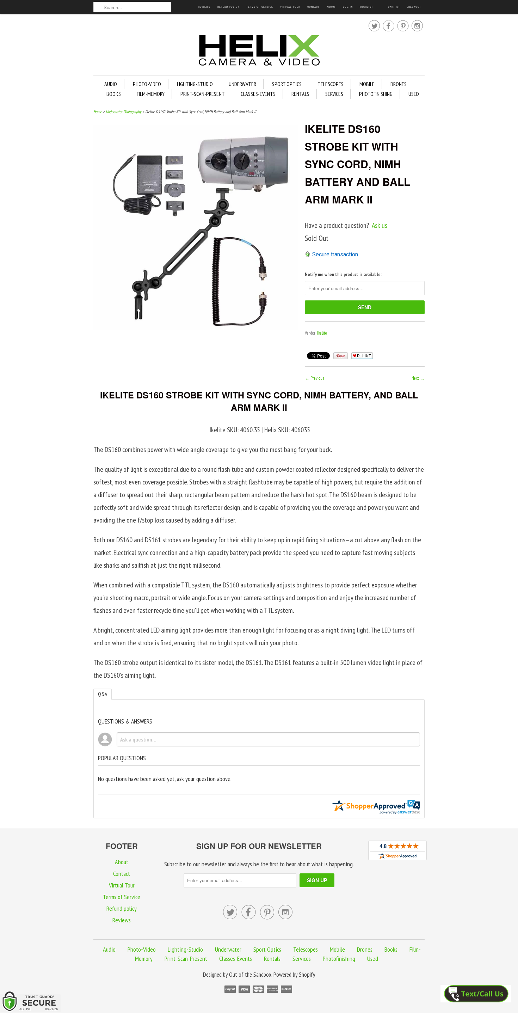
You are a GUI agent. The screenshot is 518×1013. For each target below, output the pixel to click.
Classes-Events (258, 93)
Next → (418, 378)
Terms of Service (259, 6)
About (331, 6)
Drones (398, 83)
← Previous (314, 378)
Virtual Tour (290, 6)
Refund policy (228, 6)
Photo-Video (147, 83)
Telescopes (330, 83)
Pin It (340, 355)
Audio (110, 83)
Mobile (367, 83)
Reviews (204, 6)
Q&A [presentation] (102, 694)
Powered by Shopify (294, 974)
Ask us (379, 225)
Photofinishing (376, 93)
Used (413, 93)
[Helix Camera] (259, 51)
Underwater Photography (123, 111)
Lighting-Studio (195, 83)
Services (334, 93)
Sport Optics (287, 83)
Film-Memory (151, 93)
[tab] (102, 694)
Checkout (414, 6)
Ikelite (322, 333)
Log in (348, 6)
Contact (313, 6)
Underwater (242, 83)
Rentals (300, 93)
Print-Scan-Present (202, 93)
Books (113, 93)
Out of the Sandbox (250, 974)
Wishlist (366, 6)
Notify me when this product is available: (343, 274)
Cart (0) (394, 6)
